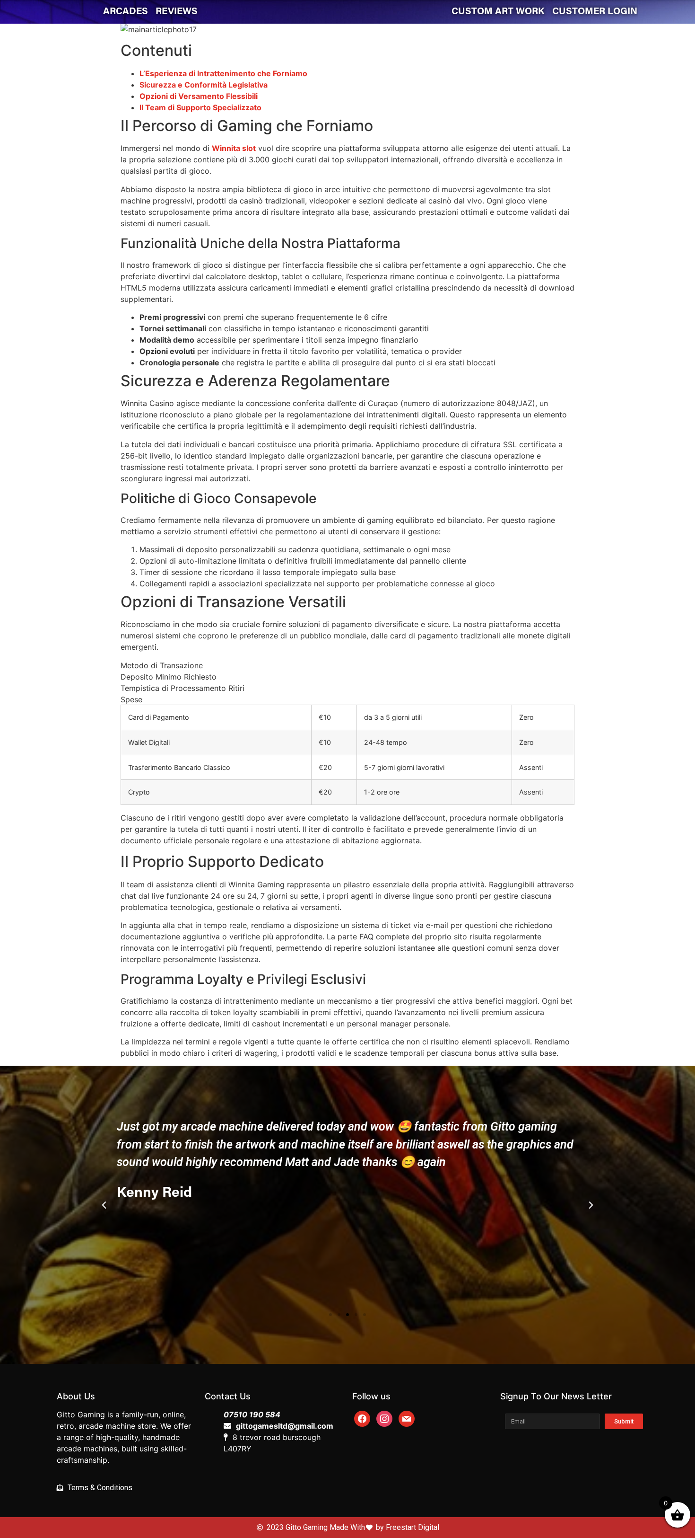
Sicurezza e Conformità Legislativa (203, 84)
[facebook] (362, 1418)
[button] (330, 1314)
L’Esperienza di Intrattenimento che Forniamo (223, 73)
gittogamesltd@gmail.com (284, 1426)
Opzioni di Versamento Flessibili (198, 96)
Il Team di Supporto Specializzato (200, 107)
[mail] (407, 1418)
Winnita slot (234, 148)
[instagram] (384, 1418)
